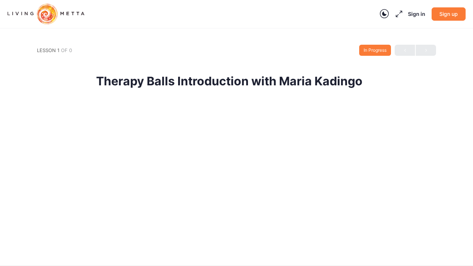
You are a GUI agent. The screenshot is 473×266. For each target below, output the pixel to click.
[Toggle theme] (384, 14)
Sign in (416, 14)
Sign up (448, 14)
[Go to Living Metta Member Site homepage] (46, 13)
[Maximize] (398, 14)
